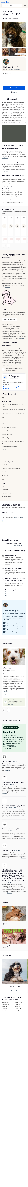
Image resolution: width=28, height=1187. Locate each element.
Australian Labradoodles (14, 69)
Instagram (8, 593)
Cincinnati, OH (5, 1004)
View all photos (20, 54)
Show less (23, 122)
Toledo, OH (17, 1004)
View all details (9, 695)
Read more (5, 158)
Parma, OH (4, 1008)
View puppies (14, 991)
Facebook (8, 592)
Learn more (10, 745)
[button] (14, 34)
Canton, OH (18, 1008)
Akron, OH (4, 1006)
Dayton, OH (17, 1006)
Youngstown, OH (6, 1010)
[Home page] (5, 2)
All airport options (18, 545)
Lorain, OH (17, 1010)
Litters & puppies (13, 18)
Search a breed (9, 5)
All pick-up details (18, 517)
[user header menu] (25, 5)
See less (4, 449)
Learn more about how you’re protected (11, 387)
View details (11, 704)
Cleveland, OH (18, 1002)
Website (7, 595)
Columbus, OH (5, 1002)
